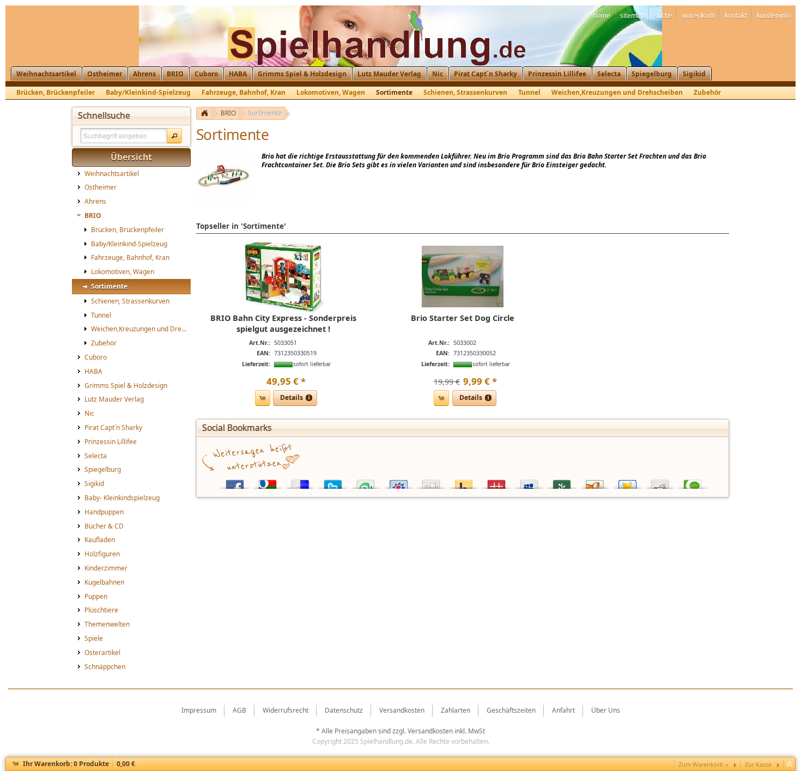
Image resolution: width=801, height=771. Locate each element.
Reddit (660, 482)
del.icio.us (300, 482)
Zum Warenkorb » (703, 764)
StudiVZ (398, 482)
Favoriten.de (627, 482)
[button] (174, 135)
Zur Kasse (758, 764)
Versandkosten (430, 731)
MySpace (529, 482)
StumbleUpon (365, 482)
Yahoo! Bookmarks (463, 482)
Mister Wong (496, 482)
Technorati (692, 482)
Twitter (333, 482)
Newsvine (561, 482)
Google (267, 482)
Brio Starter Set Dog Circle (462, 318)
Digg (431, 482)
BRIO (228, 113)
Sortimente (265, 113)
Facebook (235, 482)
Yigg (594, 482)
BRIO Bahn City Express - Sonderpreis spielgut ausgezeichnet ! (283, 323)
